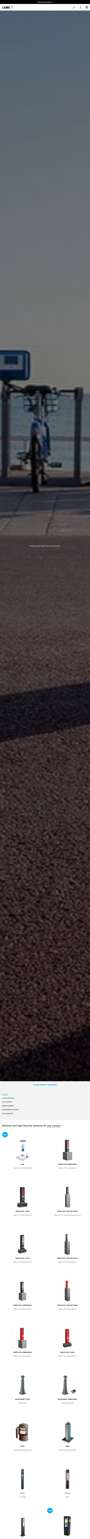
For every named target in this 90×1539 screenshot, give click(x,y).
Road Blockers (7, 1113)
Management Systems (10, 1109)
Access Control (8, 1098)
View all (5, 1094)
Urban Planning (8, 1106)
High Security (7, 1102)
